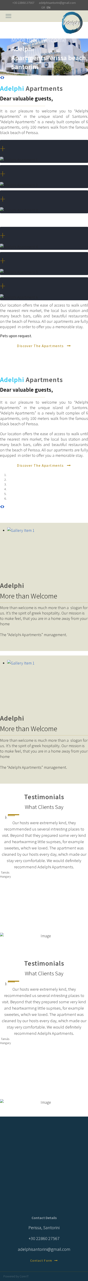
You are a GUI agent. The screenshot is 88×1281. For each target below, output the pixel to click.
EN (48, 7)
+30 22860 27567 (23, 3)
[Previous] (1, 78)
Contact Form (42, 1260)
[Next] (3, 78)
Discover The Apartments (41, 346)
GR (43, 7)
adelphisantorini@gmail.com (57, 3)
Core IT (24, 1276)
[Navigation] (8, 19)
